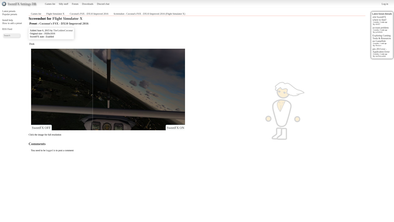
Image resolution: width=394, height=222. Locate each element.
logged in (50, 150)
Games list (50, 4)
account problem (380, 27)
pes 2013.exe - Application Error (381, 50)
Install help (7, 20)
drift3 (378, 24)
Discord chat (103, 4)
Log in (385, 4)
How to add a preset (12, 23)
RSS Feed (7, 29)
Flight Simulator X (55, 13)
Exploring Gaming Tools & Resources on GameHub (381, 38)
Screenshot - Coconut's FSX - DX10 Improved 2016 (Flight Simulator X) (149, 13)
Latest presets (8, 11)
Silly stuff (63, 4)
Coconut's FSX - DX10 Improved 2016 (89, 13)
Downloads (87, 4)
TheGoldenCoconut (63, 30)
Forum (75, 4)
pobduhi (379, 32)
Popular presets (9, 14)
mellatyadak (381, 56)
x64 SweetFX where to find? (379, 18)
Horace (378, 45)
